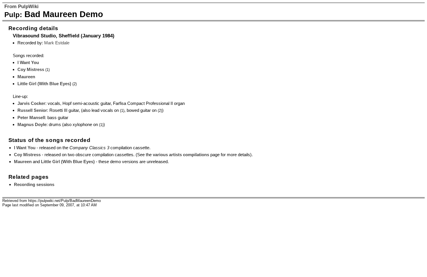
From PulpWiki (21, 6)
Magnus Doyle (31, 124)
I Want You (28, 62)
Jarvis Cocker (31, 103)
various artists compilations (181, 154)
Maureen (26, 76)
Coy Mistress (30, 69)
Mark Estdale (56, 42)
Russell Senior (32, 110)
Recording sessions (34, 184)
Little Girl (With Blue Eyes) (44, 83)
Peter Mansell (31, 117)
